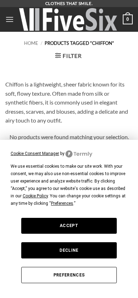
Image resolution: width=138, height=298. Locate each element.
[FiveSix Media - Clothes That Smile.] (68, 19)
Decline (69, 250)
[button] (9, 19)
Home (31, 43)
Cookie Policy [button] (35, 195)
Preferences (69, 275)
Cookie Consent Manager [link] (35, 153)
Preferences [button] (62, 203)
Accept (69, 225)
